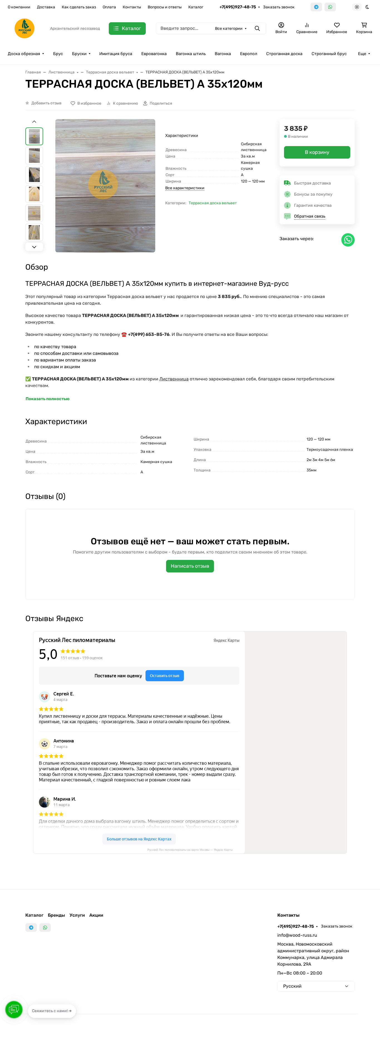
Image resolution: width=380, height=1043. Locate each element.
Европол (248, 53)
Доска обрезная (24, 53)
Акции (96, 915)
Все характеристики (184, 188)
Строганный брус (329, 53)
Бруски (79, 53)
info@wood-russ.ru (297, 935)
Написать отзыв (190, 566)
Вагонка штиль (191, 53)
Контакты (132, 7)
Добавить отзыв (46, 103)
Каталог (195, 7)
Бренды (56, 915)
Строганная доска (284, 53)
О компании (19, 7)
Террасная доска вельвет (213, 203)
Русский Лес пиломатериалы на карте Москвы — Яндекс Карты (190, 849)
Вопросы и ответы (165, 7)
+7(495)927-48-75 (237, 6)
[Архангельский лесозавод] (24, 28)
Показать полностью (48, 398)
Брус (58, 53)
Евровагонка (154, 53)
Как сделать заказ (79, 7)
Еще (362, 53)
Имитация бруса (115, 53)
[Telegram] (316, 7)
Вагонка (223, 53)
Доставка (46, 7)
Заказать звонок (279, 7)
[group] (105, 185)
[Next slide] (34, 247)
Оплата (109, 7)
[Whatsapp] (330, 7)
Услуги (77, 915)
